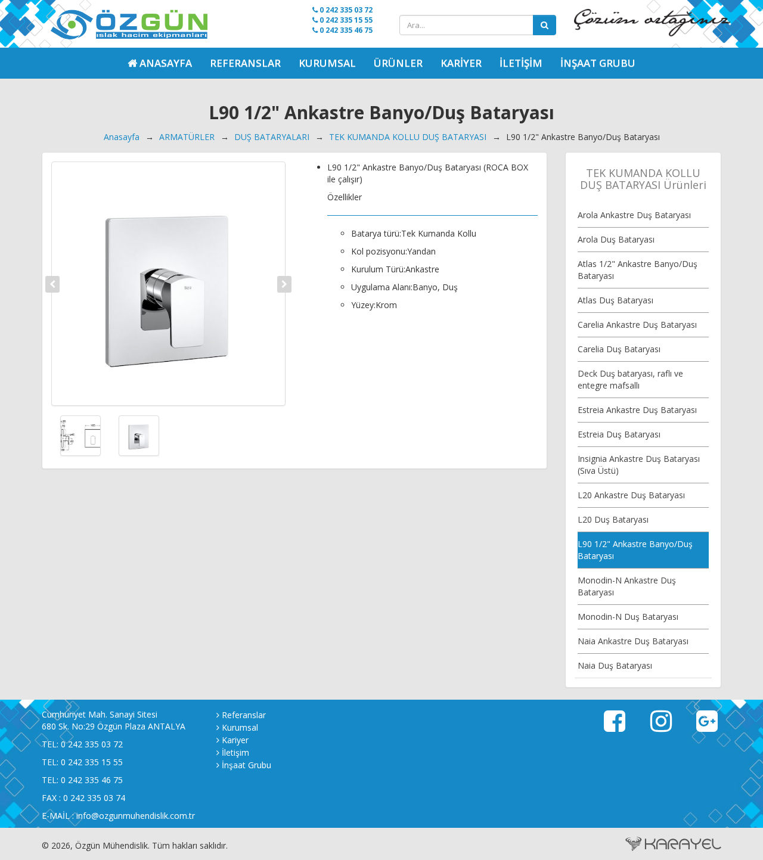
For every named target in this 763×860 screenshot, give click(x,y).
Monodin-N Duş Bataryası (628, 616)
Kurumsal (327, 63)
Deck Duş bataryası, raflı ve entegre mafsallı (630, 379)
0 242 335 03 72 (345, 10)
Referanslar (245, 63)
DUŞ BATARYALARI (271, 136)
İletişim (521, 63)
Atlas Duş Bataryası (615, 300)
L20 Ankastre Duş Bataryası (631, 495)
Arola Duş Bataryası (616, 239)
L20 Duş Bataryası (613, 519)
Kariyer (461, 63)
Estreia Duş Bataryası (619, 434)
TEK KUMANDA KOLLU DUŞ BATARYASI (407, 136)
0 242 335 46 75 (345, 30)
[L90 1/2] (168, 284)
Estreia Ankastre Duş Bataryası (637, 409)
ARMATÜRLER (187, 136)
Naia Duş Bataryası (615, 665)
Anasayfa (121, 136)
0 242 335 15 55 (345, 20)
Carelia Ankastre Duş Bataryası (637, 324)
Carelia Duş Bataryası (619, 349)
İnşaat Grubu (597, 63)
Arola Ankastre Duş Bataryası (634, 215)
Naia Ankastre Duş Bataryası (633, 641)
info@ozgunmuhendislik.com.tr (135, 815)
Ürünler (398, 63)
